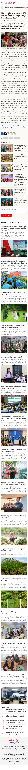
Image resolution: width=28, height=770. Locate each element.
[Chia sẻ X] (5, 133)
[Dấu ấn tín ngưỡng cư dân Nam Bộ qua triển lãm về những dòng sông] (7, 202)
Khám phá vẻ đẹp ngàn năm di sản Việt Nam (20, 156)
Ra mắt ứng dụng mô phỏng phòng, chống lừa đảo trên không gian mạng (13, 417)
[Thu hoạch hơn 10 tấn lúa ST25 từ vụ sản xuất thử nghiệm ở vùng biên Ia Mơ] (14, 280)
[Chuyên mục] (2, 3)
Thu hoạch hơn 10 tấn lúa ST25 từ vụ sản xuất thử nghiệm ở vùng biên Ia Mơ (14, 262)
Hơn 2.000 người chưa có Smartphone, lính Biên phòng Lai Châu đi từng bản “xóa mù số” (13, 228)
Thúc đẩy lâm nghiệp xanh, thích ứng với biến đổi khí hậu (13, 387)
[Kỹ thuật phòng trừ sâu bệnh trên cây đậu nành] (14, 599)
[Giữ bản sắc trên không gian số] (14, 374)
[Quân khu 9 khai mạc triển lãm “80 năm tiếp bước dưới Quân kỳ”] (7, 192)
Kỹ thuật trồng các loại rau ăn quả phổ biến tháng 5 (15, 733)
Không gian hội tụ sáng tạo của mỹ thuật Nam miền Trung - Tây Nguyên (20, 167)
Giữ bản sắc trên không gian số (11, 357)
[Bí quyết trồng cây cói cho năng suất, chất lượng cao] (14, 566)
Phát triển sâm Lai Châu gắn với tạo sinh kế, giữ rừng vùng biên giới (12, 326)
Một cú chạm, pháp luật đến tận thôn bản (13, 644)
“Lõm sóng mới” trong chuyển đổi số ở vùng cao (13, 613)
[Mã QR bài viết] (14, 133)
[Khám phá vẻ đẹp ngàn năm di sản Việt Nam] (7, 158)
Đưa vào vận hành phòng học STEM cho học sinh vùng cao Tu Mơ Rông (12, 676)
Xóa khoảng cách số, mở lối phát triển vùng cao (13, 517)
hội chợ (10, 137)
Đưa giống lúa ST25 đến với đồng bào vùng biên (13, 293)
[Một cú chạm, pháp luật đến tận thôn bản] (14, 662)
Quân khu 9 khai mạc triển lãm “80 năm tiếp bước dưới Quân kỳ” (20, 192)
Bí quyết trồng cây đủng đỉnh (15, 716)
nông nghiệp (17, 137)
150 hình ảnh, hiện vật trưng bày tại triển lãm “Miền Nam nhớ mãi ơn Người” (20, 147)
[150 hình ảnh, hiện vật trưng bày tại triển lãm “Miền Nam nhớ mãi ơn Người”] (7, 148)
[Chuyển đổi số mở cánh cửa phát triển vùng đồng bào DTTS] (14, 470)
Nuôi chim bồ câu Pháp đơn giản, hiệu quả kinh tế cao (15, 721)
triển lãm (5, 137)
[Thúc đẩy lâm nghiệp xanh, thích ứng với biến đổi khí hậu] (14, 404)
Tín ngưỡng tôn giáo (19, 7)
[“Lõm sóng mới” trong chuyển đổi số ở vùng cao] (14, 630)
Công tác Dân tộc (8, 7)
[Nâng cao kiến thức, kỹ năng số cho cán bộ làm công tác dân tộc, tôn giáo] (14, 503)
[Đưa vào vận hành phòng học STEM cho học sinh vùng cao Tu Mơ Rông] (14, 695)
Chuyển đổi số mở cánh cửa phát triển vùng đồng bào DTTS (13, 450)
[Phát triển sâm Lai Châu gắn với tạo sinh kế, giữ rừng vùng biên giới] (14, 344)
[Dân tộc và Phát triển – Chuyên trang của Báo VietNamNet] (8, 3)
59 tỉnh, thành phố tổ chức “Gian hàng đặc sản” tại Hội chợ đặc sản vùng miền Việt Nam (13, 128)
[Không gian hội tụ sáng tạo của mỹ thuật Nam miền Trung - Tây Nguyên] (7, 168)
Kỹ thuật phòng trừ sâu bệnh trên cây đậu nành (13, 580)
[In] (11, 133)
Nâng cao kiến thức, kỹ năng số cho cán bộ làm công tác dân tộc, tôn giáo (13, 484)
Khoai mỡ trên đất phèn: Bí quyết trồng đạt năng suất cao (16, 710)
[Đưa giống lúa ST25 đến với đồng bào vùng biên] (14, 313)
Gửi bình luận (6, 215)
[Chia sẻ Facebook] (2, 133)
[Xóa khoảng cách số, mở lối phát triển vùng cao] (14, 536)
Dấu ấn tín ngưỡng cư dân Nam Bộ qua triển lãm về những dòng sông (20, 201)
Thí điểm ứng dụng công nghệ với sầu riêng (14, 727)
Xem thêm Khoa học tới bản (10, 222)
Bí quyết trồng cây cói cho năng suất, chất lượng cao (13, 550)
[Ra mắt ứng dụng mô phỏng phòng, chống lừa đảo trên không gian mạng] (14, 437)
